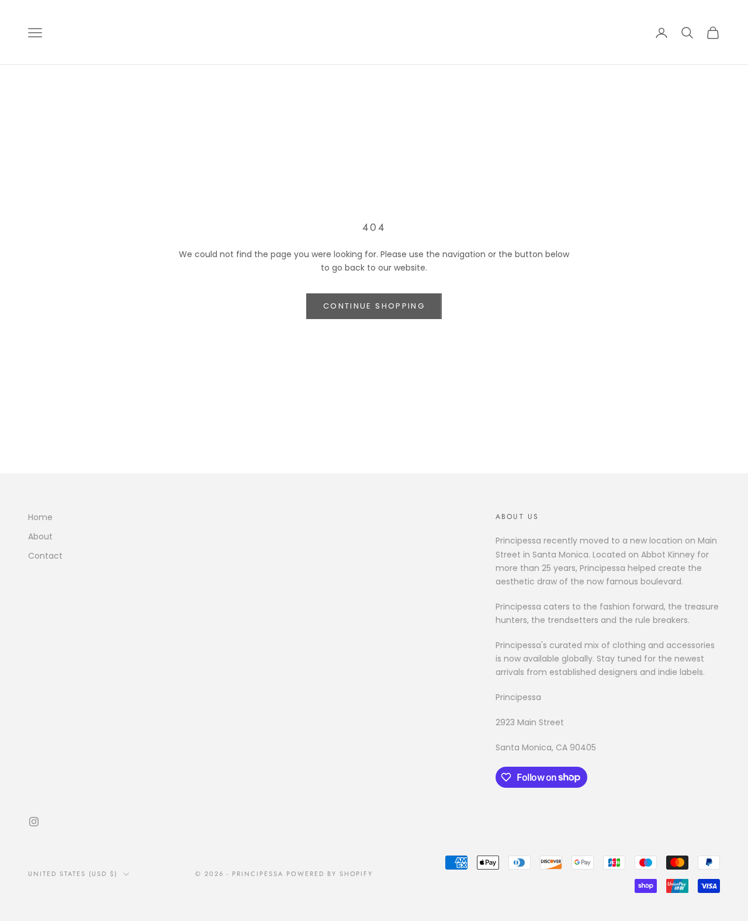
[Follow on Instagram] (34, 821)
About (40, 536)
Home (40, 517)
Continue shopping (374, 305)
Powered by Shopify (329, 873)
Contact (45, 556)
